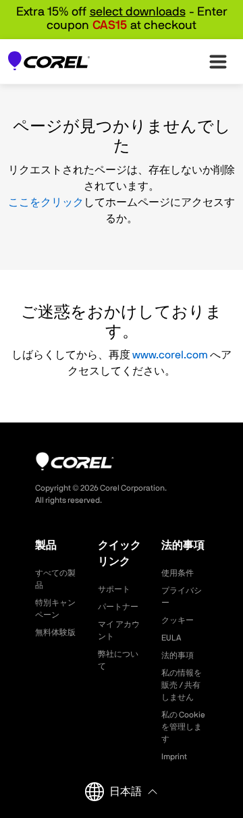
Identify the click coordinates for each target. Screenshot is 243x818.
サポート (114, 589)
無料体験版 (55, 632)
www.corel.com (170, 355)
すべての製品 (55, 579)
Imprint (174, 757)
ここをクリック (46, 202)
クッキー (177, 620)
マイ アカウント (119, 630)
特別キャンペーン (55, 609)
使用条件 (177, 573)
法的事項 (177, 655)
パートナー (118, 607)
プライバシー (181, 597)
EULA (171, 638)
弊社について (118, 660)
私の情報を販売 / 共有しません (181, 685)
